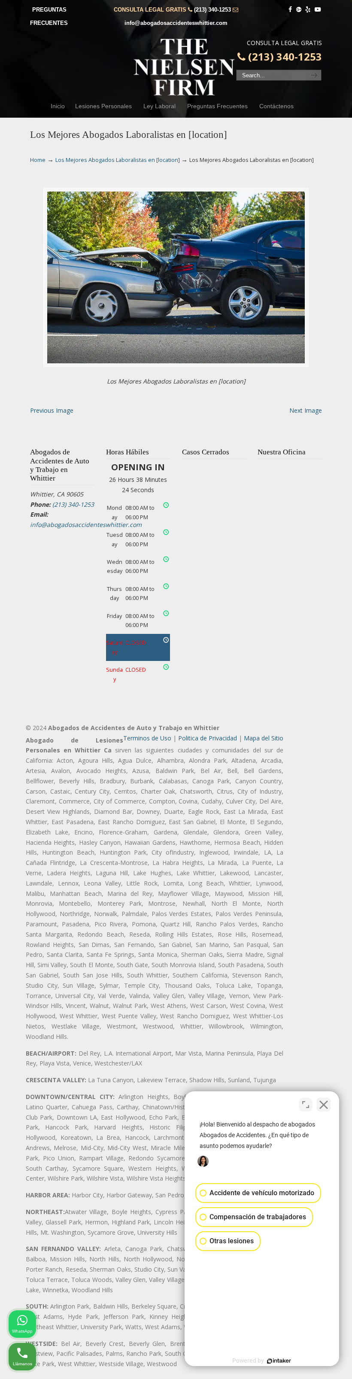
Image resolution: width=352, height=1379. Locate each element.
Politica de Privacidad (207, 738)
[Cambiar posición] (306, 1104)
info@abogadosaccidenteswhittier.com (176, 23)
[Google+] (299, 9)
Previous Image (51, 410)
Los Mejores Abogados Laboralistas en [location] (117, 160)
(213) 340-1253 (212, 9)
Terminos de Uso (147, 738)
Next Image (305, 410)
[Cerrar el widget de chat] (324, 1104)
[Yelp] (308, 9)
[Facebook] (290, 9)
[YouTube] (317, 9)
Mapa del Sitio (263, 738)
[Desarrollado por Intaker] (279, 1361)
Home (38, 160)
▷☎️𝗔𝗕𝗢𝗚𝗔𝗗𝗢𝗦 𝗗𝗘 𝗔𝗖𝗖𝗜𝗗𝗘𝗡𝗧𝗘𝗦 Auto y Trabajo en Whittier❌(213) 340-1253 (184, 67)
